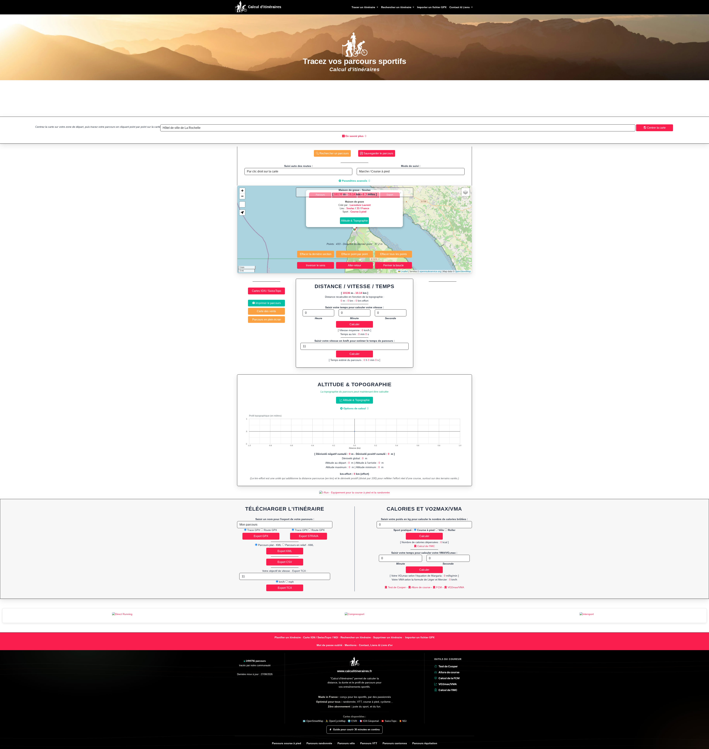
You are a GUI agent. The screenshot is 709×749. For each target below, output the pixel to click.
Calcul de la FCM (449, 678)
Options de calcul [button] (355, 408)
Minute (354, 318)
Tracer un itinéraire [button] (364, 7)
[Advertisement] (354, 98)
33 (358, 208)
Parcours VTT (368, 743)
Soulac (350, 208)
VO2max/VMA (455, 587)
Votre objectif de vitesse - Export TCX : (284, 570)
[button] (354, 229)
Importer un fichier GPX (431, 7)
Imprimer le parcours (268, 303)
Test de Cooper (396, 587)
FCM (438, 587)
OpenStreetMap (463, 271)
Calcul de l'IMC (426, 546)
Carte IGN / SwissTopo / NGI (320, 637)
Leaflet (404, 271)
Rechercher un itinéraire (355, 637)
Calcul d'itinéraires (264, 7)
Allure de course (420, 587)
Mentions (351, 645)
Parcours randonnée (319, 743)
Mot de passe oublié (329, 645)
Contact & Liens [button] (459, 7)
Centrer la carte (656, 127)
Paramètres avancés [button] (354, 180)
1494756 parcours (256, 661)
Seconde (390, 318)
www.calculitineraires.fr (354, 671)
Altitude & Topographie (356, 400)
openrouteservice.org (430, 271)
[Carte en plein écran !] (242, 204)
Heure (318, 318)
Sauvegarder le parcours (378, 153)
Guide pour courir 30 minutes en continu (356, 729)
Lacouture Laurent (360, 205)
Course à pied (358, 211)
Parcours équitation (424, 743)
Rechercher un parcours (334, 153)
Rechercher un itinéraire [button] (396, 7)
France (365, 208)
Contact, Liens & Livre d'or (376, 645)
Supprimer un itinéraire (387, 637)
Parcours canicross (395, 743)
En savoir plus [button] (354, 136)
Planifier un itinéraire (288, 637)
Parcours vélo (346, 743)
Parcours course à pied (286, 743)
